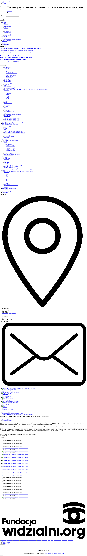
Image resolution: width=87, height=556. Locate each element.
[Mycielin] (44, 540)
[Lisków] (38, 540)
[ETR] (6, 61)
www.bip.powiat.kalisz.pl (12, 313)
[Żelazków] (70, 540)
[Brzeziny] (9, 540)
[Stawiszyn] (57, 540)
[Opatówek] (50, 540)
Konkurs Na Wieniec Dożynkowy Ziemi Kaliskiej (9, 55)
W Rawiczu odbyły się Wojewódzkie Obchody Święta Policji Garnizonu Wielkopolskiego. (16, 50)
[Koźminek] (32, 540)
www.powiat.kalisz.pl (5, 313)
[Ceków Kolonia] (15, 540)
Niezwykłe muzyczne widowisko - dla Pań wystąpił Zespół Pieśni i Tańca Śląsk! (15, 59)
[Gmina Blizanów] (3, 540)
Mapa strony (4, 3)
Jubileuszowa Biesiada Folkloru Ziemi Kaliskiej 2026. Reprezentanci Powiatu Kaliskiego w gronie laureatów (20, 48)
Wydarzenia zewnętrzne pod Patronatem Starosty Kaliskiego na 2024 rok (12, 413)
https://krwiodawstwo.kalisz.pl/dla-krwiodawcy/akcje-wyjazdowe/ (54, 553)
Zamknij (2, 555)
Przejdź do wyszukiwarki (5, 2)
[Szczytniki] (64, 540)
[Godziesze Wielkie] (23, 540)
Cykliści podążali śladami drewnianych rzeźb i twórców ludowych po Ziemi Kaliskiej (16, 57)
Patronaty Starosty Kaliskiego (6, 412)
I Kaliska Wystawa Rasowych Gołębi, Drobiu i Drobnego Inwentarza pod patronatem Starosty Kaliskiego (17, 414)
